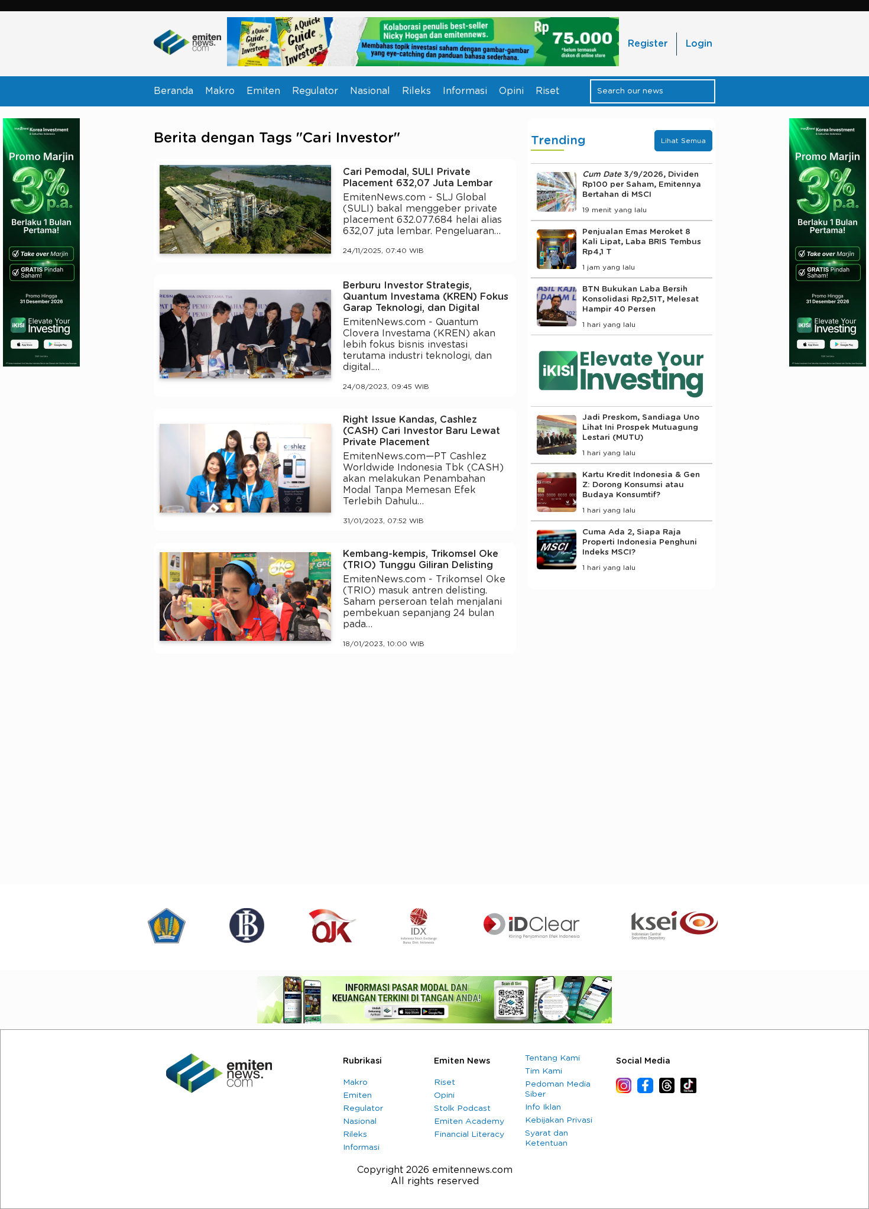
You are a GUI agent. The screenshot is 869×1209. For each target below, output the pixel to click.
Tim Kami (543, 1071)
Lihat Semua (683, 140)
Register (647, 43)
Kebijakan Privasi (558, 1120)
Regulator (315, 91)
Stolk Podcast (462, 1108)
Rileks (416, 91)
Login (699, 43)
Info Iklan (543, 1107)
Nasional (370, 91)
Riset (547, 91)
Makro (220, 91)
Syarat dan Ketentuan (546, 1138)
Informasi (465, 91)
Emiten (263, 91)
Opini (511, 91)
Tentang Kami (552, 1058)
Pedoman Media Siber (558, 1089)
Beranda (173, 91)
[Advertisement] (335, 772)
